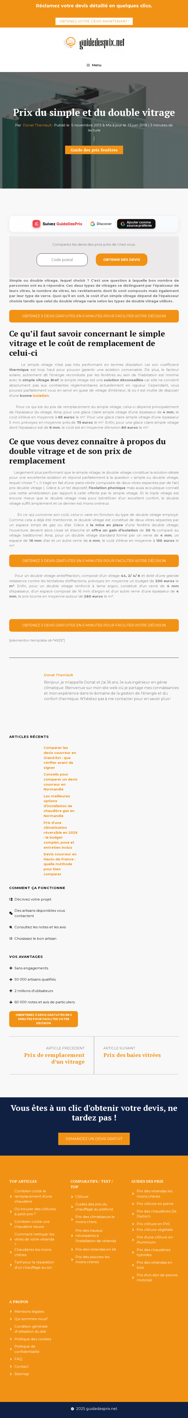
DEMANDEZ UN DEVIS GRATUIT (94, 1139)
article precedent (65, 1048)
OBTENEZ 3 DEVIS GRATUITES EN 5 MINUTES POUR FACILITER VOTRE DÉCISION (94, 316)
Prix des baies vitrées (132, 1055)
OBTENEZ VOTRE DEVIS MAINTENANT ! (94, 21)
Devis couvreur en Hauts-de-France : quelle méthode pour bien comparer (60, 864)
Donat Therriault (38, 125)
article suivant (119, 1048)
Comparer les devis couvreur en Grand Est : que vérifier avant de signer (60, 758)
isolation (41, 395)
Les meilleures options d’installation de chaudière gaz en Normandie (59, 806)
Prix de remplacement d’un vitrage (54, 1058)
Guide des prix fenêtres (94, 150)
